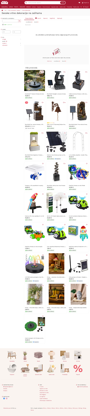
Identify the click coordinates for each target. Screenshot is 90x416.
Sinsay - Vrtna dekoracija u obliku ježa (56, 307)
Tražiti (62, 2)
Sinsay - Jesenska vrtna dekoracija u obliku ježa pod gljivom (62, 277)
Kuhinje (78, 361)
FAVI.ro (57, 408)
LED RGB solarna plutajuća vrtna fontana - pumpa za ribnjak (40, 277)
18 (65, 102)
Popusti (78, 374)
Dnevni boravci (25, 375)
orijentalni (4, 45)
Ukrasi (25, 361)
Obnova (65, 361)
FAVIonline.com (7, 408)
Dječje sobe (51, 374)
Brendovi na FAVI (44, 390)
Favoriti (39, 18)
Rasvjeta (52, 361)
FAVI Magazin (43, 394)
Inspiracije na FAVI (44, 392)
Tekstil (38, 361)
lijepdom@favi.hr (9, 386)
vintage (4, 39)
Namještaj (12, 361)
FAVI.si (32, 410)
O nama (41, 386)
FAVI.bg (80, 408)
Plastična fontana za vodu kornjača (33, 246)
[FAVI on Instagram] (6, 398)
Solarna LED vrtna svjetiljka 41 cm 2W (34, 216)
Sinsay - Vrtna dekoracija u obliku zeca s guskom (37, 307)
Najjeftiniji (52, 18)
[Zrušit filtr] (6, 41)
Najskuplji (59, 18)
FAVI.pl (53, 408)
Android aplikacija (83, 386)
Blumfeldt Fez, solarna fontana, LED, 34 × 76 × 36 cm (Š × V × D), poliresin (43, 124)
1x (53, 122)
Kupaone (12, 374)
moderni (4, 43)
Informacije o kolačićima (46, 400)
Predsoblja (64, 374)
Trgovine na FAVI (44, 388)
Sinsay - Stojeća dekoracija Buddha (77, 307)
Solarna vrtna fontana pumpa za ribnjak (56, 155)
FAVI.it (66, 408)
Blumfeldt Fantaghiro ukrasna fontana (56, 94)
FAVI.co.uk (75, 408)
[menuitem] (4, 6)
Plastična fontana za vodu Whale (77, 185)
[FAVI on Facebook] (4, 398)
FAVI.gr (84, 408)
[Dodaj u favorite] (65, 133)
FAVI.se (70, 408)
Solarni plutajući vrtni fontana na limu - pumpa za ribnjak (39, 338)
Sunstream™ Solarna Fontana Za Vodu (34, 94)
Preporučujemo (29, 18)
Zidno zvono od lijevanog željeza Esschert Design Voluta (61, 124)
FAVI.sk (49, 408)
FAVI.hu (62, 408)
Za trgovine (42, 396)
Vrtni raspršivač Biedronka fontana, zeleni (57, 246)
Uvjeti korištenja (44, 398)
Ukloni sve (49, 61)
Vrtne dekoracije (26, 10)
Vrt (5, 10)
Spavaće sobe (38, 374)
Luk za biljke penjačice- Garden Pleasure (79, 155)
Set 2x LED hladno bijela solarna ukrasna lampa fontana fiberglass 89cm (65, 216)
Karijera (5, 390)
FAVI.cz (45, 408)
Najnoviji (45, 18)
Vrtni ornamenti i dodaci (14, 10)
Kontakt (5, 388)
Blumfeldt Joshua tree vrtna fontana (56, 185)
